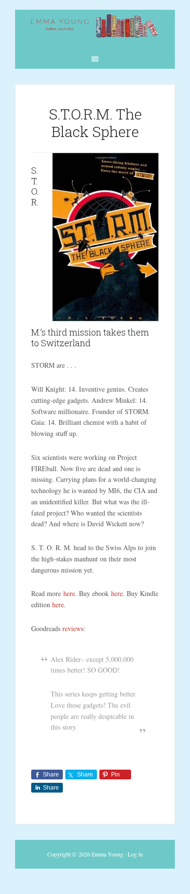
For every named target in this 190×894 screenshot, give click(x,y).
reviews (72, 628)
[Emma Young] (95, 33)
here (69, 593)
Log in (135, 854)
